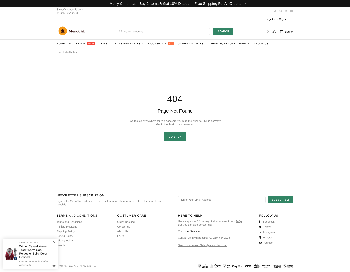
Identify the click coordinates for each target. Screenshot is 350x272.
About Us (122, 231)
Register (270, 19)
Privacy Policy (65, 240)
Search (223, 31)
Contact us (123, 226)
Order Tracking (126, 221)
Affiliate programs (67, 226)
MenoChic (73, 31)
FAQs (120, 235)
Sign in (283, 19)
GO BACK (175, 136)
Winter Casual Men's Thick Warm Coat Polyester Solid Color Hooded (33, 251)
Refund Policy (65, 235)
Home (59, 52)
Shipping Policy (66, 231)
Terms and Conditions (69, 221)
